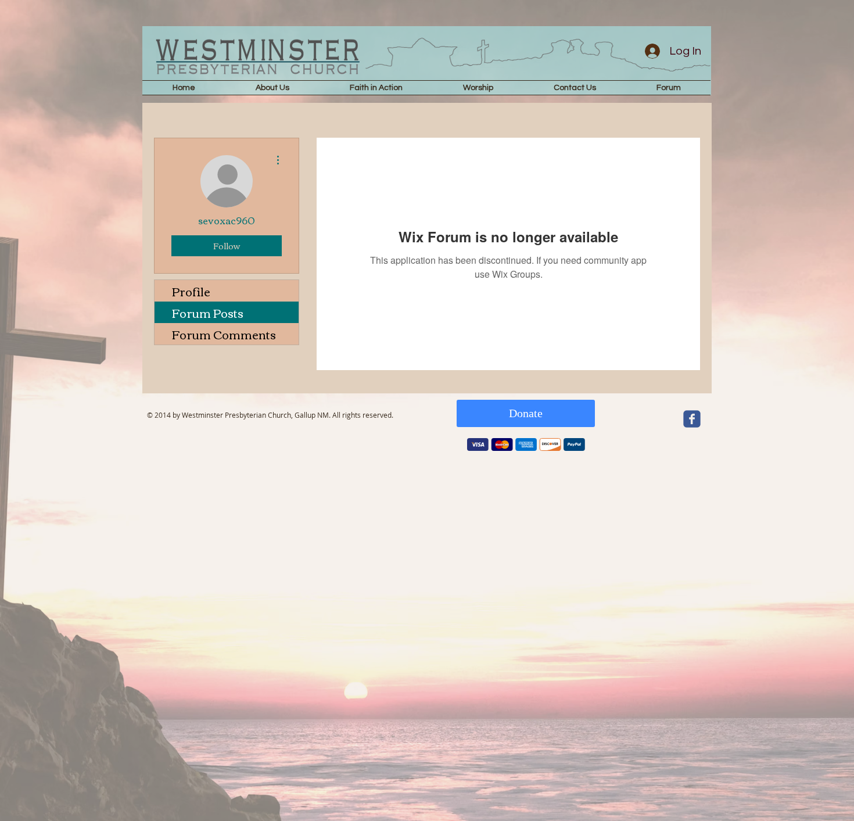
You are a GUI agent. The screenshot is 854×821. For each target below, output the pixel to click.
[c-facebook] (692, 419)
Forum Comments (224, 334)
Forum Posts (207, 312)
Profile (191, 291)
